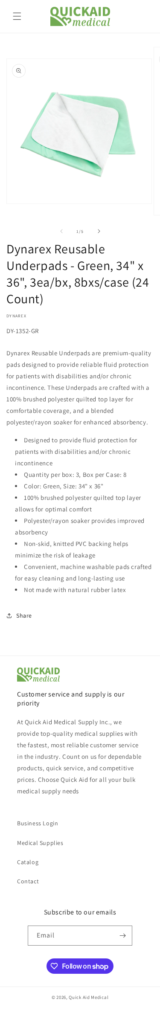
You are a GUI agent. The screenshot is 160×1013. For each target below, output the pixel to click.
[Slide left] (61, 231)
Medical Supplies (40, 843)
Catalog (27, 862)
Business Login (37, 823)
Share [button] (24, 615)
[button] (17, 16)
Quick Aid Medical (88, 997)
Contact (28, 881)
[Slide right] (99, 231)
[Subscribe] (122, 936)
